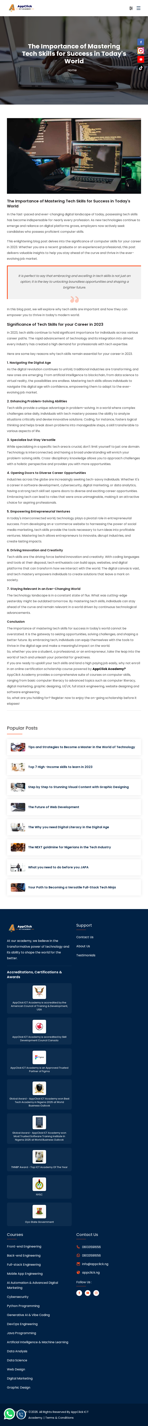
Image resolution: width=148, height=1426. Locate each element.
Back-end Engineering (23, 1255)
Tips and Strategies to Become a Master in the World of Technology (81, 747)
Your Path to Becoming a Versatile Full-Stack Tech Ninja (72, 887)
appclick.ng (91, 1272)
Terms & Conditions (59, 1418)
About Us (83, 946)
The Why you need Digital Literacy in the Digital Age (68, 827)
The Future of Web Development (53, 807)
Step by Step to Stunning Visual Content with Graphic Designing (78, 787)
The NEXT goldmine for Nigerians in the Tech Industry (69, 847)
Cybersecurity (18, 1297)
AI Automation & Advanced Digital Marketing (32, 1285)
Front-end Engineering (24, 1246)
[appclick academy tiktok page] (140, 68)
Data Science (17, 1360)
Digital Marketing (20, 1378)
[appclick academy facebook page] (140, 42)
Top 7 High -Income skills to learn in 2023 (60, 767)
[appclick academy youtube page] (140, 60)
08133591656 (91, 1247)
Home (72, 70)
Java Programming (21, 1333)
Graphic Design (18, 1387)
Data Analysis (17, 1351)
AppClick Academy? (109, 669)
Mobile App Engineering (25, 1273)
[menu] (138, 9)
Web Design (16, 1369)
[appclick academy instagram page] (140, 50)
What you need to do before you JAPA (58, 867)
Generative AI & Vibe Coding (28, 1315)
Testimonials (85, 955)
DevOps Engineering (22, 1324)
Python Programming (23, 1306)
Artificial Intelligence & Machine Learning (37, 1342)
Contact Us (84, 937)
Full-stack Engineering (24, 1264)
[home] (28, 8)
